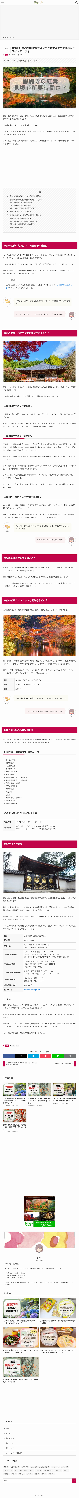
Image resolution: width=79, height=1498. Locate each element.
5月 (6, 1467)
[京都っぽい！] (39, 2)
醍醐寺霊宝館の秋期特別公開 (20, 218)
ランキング (10, 1448)
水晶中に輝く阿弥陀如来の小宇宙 (24, 224)
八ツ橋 (57, 1470)
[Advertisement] (39, 21)
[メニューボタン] (2, 2)
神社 (21, 1474)
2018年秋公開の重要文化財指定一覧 (25, 221)
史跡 (65, 1470)
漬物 (14, 1474)
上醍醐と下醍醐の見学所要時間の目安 (25, 208)
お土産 (8, 1433)
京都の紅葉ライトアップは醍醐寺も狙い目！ (26, 215)
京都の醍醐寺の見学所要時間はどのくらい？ (26, 200)
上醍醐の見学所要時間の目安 (22, 202)
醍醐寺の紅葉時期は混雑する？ (21, 211)
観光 (7, 55)
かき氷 (34, 1467)
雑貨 (44, 1474)
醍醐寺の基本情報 (16, 227)
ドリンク (18, 1470)
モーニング (28, 1470)
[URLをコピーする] (70, 1056)
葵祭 (37, 1474)
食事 (51, 1474)
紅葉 (17, 1045)
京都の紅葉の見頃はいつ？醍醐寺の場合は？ (26, 196)
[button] (9, 1056)
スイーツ (8, 1470)
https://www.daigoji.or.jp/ (33, 990)
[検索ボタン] (76, 2)
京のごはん (10, 1443)
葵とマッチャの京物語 (14, 1453)
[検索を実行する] (74, 1480)
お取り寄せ (14, 1467)
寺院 (13, 1045)
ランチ (38, 1470)
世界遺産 (48, 1470)
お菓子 (25, 1467)
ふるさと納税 (44, 1467)
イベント (55, 1467)
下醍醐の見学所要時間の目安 (22, 205)
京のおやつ (10, 1438)
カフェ (64, 1467)
